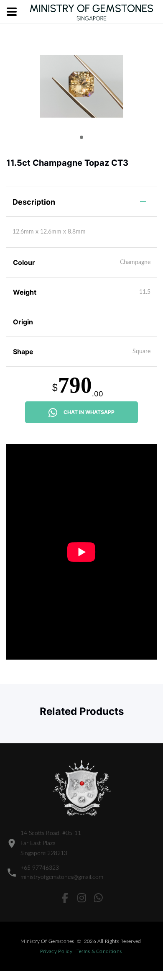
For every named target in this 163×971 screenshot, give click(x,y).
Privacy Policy (56, 951)
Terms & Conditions (99, 951)
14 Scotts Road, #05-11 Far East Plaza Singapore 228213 (50, 843)
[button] (81, 137)
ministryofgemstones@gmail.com (61, 877)
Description (34, 202)
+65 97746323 (39, 868)
